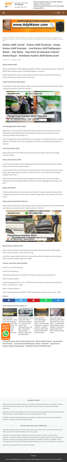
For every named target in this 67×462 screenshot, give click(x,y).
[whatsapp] (46, 300)
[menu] (5, 13)
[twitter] (21, 300)
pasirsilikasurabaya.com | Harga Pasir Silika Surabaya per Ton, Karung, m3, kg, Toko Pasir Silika (36, 459)
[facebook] (9, 300)
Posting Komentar (16, 59)
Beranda (33, 455)
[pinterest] (33, 300)
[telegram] (58, 300)
